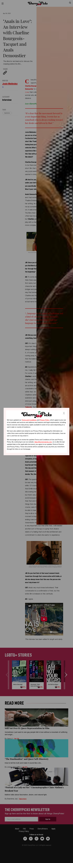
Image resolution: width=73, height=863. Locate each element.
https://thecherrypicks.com (43, 442)
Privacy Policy (44, 420)
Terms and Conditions (29, 420)
